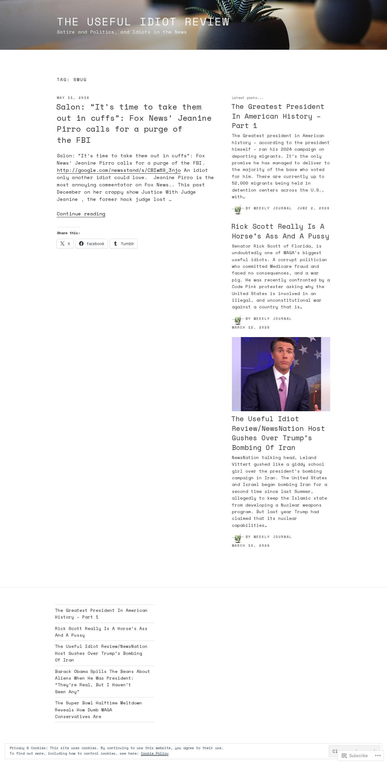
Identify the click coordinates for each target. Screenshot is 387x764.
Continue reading (81, 213)
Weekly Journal (273, 208)
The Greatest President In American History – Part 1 (277, 115)
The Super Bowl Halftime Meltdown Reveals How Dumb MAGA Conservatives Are (98, 710)
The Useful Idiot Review (143, 21)
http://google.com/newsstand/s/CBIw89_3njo (119, 170)
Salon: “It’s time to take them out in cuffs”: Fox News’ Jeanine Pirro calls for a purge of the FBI (134, 123)
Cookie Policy (154, 753)
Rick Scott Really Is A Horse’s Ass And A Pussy (280, 231)
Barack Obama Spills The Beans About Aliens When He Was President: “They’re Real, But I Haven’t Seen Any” (102, 681)
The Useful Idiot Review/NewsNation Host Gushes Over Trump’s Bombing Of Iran (278, 433)
